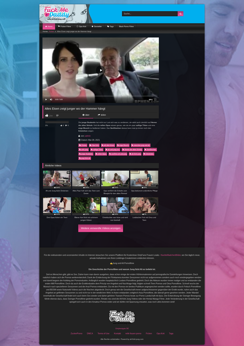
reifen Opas (102, 154)
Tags (112, 26)
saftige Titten (98, 149)
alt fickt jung (136, 154)
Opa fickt (95, 145)
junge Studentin (87, 154)
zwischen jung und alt (142, 145)
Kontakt (117, 333)
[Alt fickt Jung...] (55, 13)
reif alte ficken (109, 145)
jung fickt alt (85, 158)
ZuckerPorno (76, 333)
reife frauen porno (133, 333)
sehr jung (84, 149)
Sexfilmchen (151, 149)
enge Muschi (124, 145)
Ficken (51, 31)
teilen (103, 115)
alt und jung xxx (113, 149)
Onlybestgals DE (122, 328)
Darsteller (98, 26)
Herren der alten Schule (133, 149)
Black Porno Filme (126, 26)
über (87, 115)
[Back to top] (236, 338)
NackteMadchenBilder (171, 255)
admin (88, 136)
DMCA (90, 333)
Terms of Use (103, 333)
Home (50, 26)
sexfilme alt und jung (119, 154)
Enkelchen (149, 154)
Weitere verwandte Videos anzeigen (100, 228)
